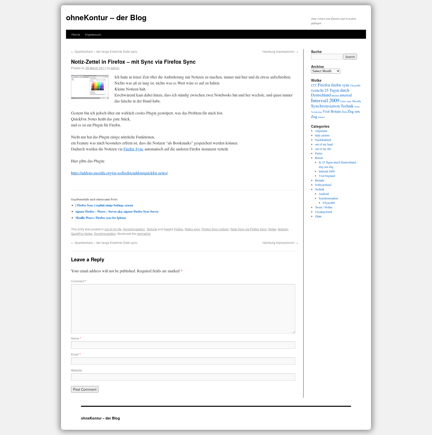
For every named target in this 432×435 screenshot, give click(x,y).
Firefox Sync (134, 148)
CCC (314, 85)
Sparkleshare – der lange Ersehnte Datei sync (104, 51)
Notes (272, 229)
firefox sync (192, 229)
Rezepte (319, 180)
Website (76, 370)
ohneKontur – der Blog (106, 17)
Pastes (318, 153)
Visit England (327, 176)
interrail (346, 94)
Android (324, 194)
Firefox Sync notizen (215, 229)
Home (76, 34)
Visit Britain (331, 111)
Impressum (93, 34)
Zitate (318, 216)
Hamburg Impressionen (280, 51)
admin (115, 68)
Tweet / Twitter (323, 207)
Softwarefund (323, 185)
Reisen (319, 158)
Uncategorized (323, 212)
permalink (143, 233)
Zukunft (321, 117)
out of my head (324, 144)
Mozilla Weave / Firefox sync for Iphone (101, 218)
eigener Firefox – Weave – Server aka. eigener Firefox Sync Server (117, 211)
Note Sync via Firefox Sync (248, 229)
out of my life (113, 229)
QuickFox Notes (81, 233)
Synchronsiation (134, 229)
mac (349, 101)
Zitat (344, 111)
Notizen (283, 229)
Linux (343, 101)
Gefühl (315, 90)
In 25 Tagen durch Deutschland (330, 92)
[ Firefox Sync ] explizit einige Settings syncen (104, 205)
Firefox (178, 229)
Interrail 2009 (325, 100)
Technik (151, 229)
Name (76, 338)
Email (76, 354)
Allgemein (321, 131)
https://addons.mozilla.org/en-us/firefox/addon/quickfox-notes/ (119, 172)
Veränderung (316, 111)
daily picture (322, 135)
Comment (78, 281)
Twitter (357, 106)
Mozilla (356, 101)
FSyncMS (355, 85)
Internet (335, 95)
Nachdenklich (323, 140)
